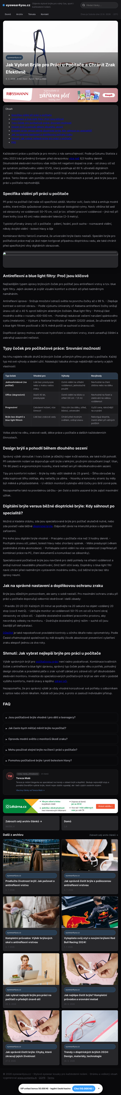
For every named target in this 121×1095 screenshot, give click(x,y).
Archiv (19, 14)
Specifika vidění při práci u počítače (31, 115)
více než (74, 158)
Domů (8, 14)
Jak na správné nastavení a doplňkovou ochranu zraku (41, 134)
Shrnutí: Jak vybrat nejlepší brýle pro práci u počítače (41, 138)
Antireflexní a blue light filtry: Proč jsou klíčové (37, 118)
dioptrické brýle (43, 526)
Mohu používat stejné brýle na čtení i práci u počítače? (41, 750)
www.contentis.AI (27, 1077)
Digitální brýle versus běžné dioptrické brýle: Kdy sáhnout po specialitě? (51, 130)
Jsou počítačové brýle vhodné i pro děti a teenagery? (41, 717)
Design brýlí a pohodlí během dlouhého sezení (37, 126)
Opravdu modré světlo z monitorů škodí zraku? (37, 739)
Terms (50, 1077)
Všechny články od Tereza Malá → (30, 790)
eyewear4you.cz (18, 5)
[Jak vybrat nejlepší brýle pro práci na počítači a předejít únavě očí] (31, 980)
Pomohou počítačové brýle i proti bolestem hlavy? (39, 760)
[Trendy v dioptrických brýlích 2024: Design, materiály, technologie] (90, 1037)
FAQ (13, 142)
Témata (32, 14)
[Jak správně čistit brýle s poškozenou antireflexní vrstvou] (90, 866)
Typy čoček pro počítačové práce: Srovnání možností (41, 122)
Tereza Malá (23, 778)
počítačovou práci (47, 661)
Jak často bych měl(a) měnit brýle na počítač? (36, 728)
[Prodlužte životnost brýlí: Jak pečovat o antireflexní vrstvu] (31, 866)
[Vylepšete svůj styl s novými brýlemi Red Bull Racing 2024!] (90, 923)
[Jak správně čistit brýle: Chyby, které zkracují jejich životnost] (31, 1037)
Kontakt (45, 14)
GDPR (42, 1077)
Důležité (8, 632)
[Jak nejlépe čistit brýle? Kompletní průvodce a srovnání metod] (90, 980)
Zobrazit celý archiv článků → (103, 835)
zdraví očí (61, 681)
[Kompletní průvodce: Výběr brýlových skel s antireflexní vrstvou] (31, 923)
